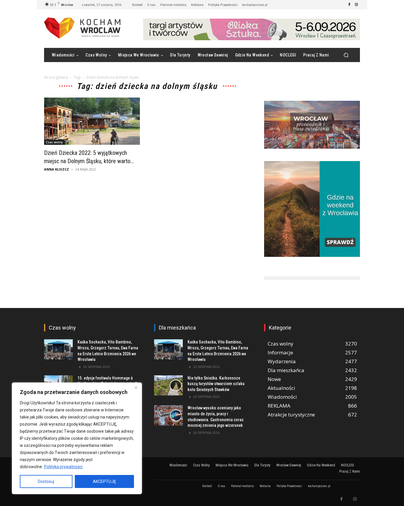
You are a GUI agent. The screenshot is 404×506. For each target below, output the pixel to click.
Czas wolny (54, 142)
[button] (346, 55)
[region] (77, 438)
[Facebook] (349, 4)
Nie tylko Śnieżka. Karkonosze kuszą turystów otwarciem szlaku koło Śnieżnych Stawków (216, 384)
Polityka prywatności (63, 466)
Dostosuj (46, 481)
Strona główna (56, 77)
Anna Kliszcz (56, 169)
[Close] (135, 387)
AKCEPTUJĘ (104, 481)
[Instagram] (356, 4)
